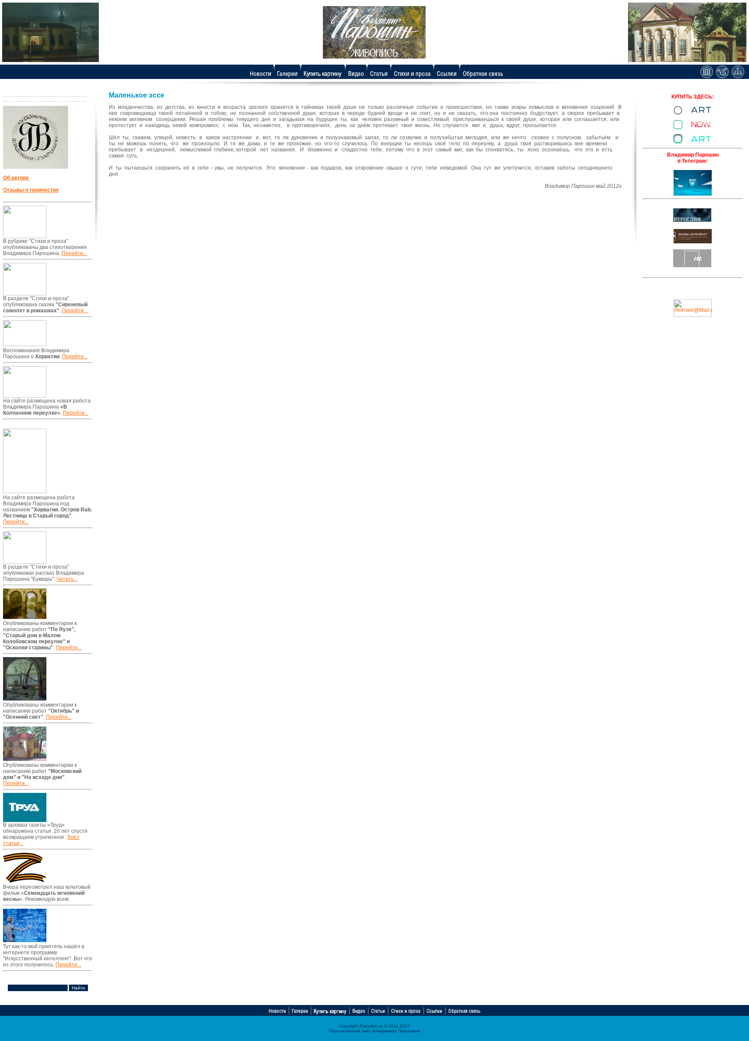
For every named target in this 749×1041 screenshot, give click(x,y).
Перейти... (74, 253)
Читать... (67, 579)
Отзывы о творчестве (31, 190)
